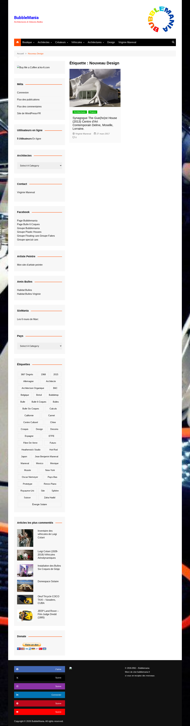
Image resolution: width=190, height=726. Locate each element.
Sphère (55, 490)
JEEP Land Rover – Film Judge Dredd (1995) (48, 614)
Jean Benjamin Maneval (46, 456)
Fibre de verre (30, 443)
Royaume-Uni (27, 490)
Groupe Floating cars (28, 236)
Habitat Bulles (24, 290)
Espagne (29, 436)
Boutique (27, 42)
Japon (24, 456)
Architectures (95, 42)
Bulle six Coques (30, 408)
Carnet (51, 415)
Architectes (43, 42)
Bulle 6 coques (39, 401)
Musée (27, 470)
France (93, 112)
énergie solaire (39, 504)
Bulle (22, 401)
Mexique (54, 463)
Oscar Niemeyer (30, 477)
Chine (53, 422)
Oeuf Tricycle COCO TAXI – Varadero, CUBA (48, 599)
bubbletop (53, 395)
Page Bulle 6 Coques (28, 224)
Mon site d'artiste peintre (30, 265)
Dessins (54, 429)
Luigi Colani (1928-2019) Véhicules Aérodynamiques (48, 554)
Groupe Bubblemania (28, 228)
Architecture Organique (33, 388)
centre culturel (30, 422)
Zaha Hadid (49, 497)
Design (111, 42)
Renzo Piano (50, 484)
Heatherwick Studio (31, 449)
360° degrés (27, 374)
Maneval (25, 463)
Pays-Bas (52, 477)
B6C (55, 388)
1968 (43, 374)
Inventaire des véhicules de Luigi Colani (47, 534)
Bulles (56, 401)
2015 (55, 374)
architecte (51, 381)
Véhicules (76, 42)
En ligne (29, 138)
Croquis (24, 429)
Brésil (39, 395)
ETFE (51, 436)
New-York (50, 470)
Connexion (23, 92)
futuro (53, 443)
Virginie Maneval (127, 42)
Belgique (25, 395)
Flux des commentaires (29, 106)
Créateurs (60, 42)
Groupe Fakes (47, 236)
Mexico (39, 463)
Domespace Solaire (48, 581)
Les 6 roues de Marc (27, 319)
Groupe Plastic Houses (29, 232)
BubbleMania (26, 17)
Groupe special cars (27, 239)
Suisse (27, 497)
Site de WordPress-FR (29, 113)
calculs (53, 408)
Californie (29, 415)
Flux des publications (28, 99)
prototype (27, 484)
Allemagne (28, 381)
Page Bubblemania (27, 220)
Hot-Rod (53, 449)
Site (43, 490)
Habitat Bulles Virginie (29, 294)
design (39, 429)
